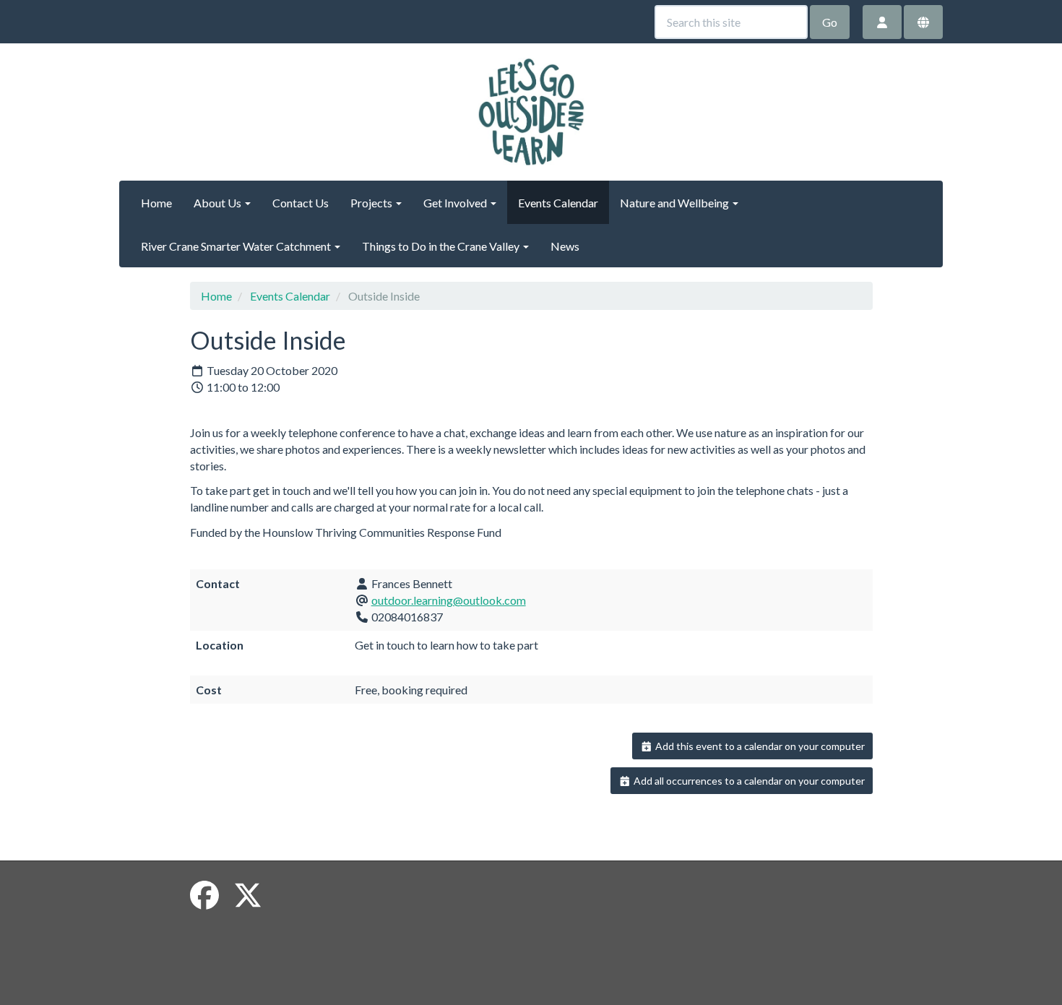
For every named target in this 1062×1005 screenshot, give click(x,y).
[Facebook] (204, 895)
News (565, 246)
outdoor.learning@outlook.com (448, 600)
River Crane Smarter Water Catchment (237, 246)
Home (156, 203)
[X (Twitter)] (247, 895)
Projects (372, 203)
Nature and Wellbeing (675, 203)
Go (829, 22)
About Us (218, 203)
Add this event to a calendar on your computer (759, 746)
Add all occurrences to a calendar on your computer (748, 781)
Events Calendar (558, 203)
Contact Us (300, 203)
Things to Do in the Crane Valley (442, 246)
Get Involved (456, 203)
